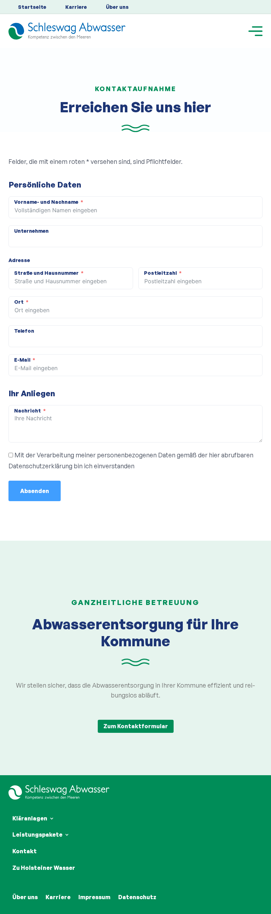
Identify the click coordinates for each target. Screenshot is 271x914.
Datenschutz (137, 897)
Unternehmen (31, 231)
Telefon (24, 331)
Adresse (19, 260)
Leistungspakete (37, 834)
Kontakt (24, 851)
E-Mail (22, 360)
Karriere (76, 7)
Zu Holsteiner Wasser (43, 867)
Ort (19, 302)
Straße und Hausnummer (46, 273)
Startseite (32, 7)
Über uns (117, 7)
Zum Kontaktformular (135, 726)
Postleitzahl (160, 273)
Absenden (34, 490)
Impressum (94, 897)
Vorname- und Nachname (46, 202)
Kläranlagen (29, 818)
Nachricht (27, 411)
